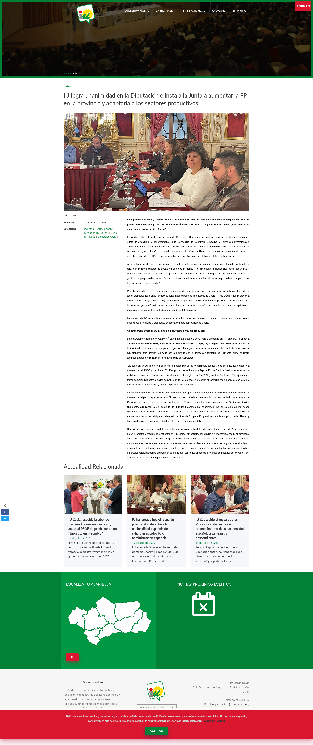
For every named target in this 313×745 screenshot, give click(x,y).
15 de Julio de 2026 (143, 542)
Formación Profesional (96, 232)
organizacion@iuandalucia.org (230, 704)
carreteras (89, 236)
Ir (72, 657)
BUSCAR (238, 11)
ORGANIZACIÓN (135, 11)
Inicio (67, 73)
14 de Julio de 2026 (207, 542)
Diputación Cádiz (107, 236)
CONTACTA (218, 11)
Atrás (68, 86)
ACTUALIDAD (164, 11)
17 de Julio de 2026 (79, 538)
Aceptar (156, 731)
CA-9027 (115, 232)
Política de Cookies (214, 721)
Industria (89, 228)
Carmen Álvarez (105, 228)
